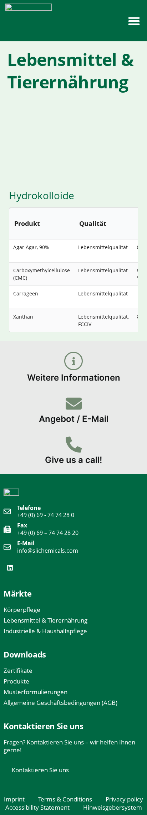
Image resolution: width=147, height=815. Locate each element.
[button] (134, 20)
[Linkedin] (10, 567)
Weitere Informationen (73, 377)
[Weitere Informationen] (73, 361)
